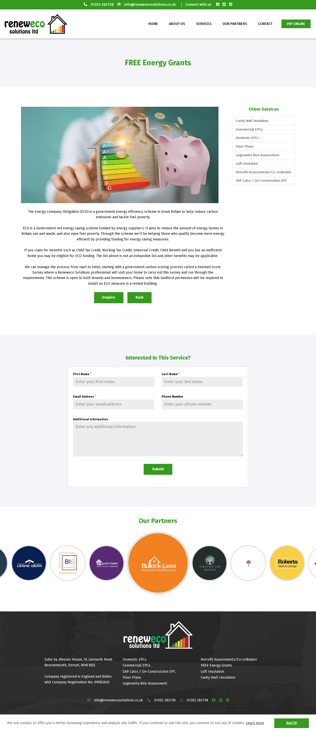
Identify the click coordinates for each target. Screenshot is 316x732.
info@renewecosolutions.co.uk (150, 4)
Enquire (108, 297)
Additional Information (90, 419)
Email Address (84, 396)
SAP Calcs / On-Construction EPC (261, 180)
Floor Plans (245, 146)
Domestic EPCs (247, 138)
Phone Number (172, 396)
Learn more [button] (255, 723)
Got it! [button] (291, 723)
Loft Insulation (247, 163)
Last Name (170, 374)
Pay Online (296, 24)
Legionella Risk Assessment (257, 155)
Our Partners (234, 24)
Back (139, 297)
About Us (177, 24)
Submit (158, 469)
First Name (82, 374)
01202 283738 (102, 4)
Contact (265, 24)
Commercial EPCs (249, 129)
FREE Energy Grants (216, 665)
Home (153, 24)
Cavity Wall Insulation (252, 121)
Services (204, 24)
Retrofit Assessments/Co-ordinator (263, 172)
